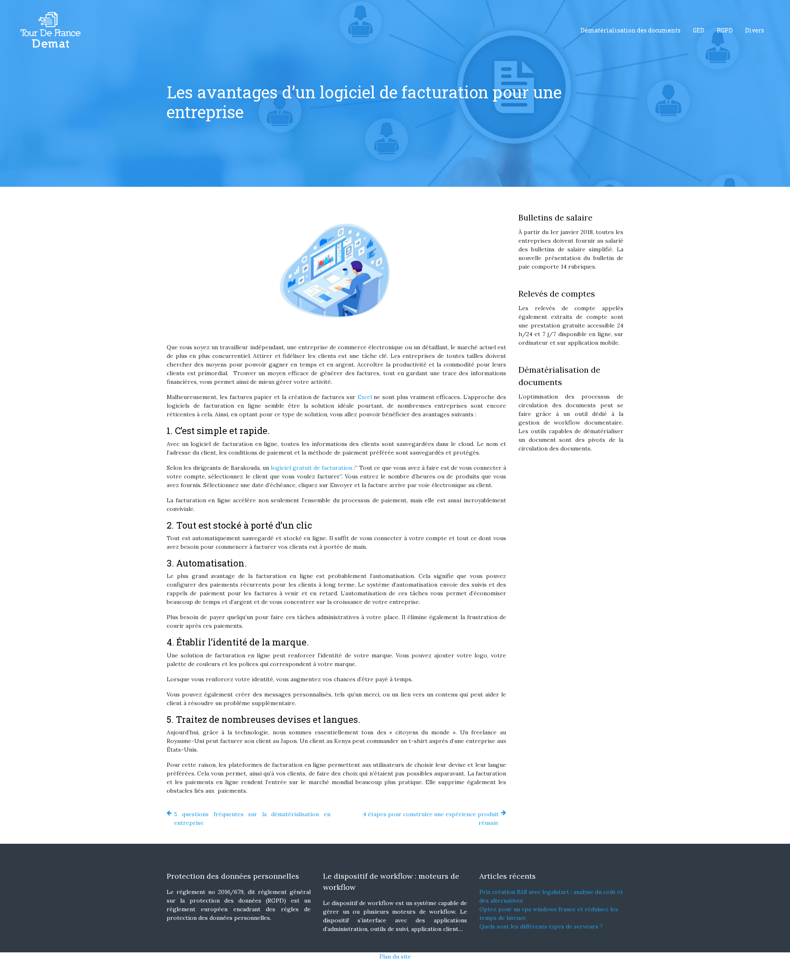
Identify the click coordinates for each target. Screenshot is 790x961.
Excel (365, 397)
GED (698, 30)
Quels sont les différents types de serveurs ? (541, 926)
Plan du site (395, 956)
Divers (754, 30)
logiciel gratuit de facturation (311, 467)
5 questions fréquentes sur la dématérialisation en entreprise (252, 818)
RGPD (725, 30)
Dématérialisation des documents (631, 30)
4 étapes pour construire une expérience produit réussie (431, 818)
